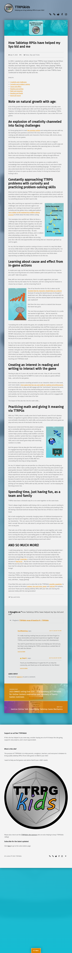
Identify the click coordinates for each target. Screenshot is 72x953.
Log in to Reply (21, 651)
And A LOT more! (15, 95)
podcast (52, 586)
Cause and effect (15, 86)
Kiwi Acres (19, 561)
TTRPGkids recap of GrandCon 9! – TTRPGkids (34, 620)
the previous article (33, 130)
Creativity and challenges (18, 82)
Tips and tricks (15, 597)
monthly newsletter (55, 584)
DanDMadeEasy (23, 631)
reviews (29, 586)
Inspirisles (23, 559)
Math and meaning (16, 91)
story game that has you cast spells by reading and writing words (42, 385)
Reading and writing (16, 89)
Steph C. (24, 658)
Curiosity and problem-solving (20, 84)
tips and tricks (37, 586)
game (44, 586)
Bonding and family (16, 93)
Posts (27, 55)
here (9, 846)
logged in (20, 677)
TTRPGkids (22, 7)
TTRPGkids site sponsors (29, 835)
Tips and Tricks (35, 55)
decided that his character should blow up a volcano (45, 291)
